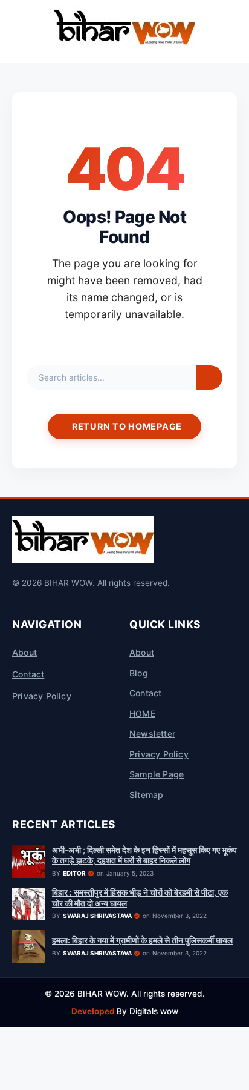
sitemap (146, 794)
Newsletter (152, 733)
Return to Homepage (127, 426)
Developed (94, 1011)
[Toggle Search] (234, 31)
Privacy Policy (41, 696)
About (24, 652)
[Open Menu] (14, 31)
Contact (28, 674)
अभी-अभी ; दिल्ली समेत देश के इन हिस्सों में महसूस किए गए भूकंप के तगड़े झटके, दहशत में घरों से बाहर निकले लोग (144, 855)
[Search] (209, 377)
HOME (142, 713)
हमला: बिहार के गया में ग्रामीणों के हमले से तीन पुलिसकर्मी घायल (142, 940)
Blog (138, 673)
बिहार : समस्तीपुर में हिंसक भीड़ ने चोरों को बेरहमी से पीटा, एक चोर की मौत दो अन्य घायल (140, 898)
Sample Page (156, 774)
